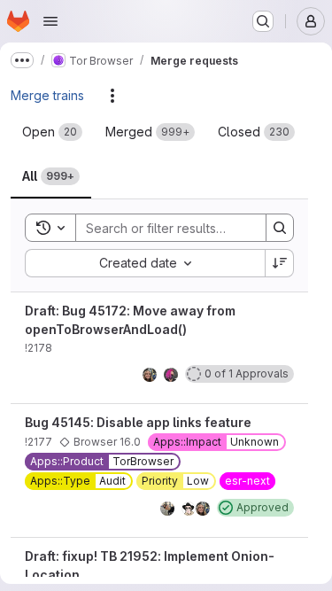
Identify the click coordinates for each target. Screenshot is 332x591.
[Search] (280, 228)
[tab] (52, 132)
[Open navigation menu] (50, 21)
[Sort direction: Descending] (280, 263)
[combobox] (145, 263)
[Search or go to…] (263, 21)
